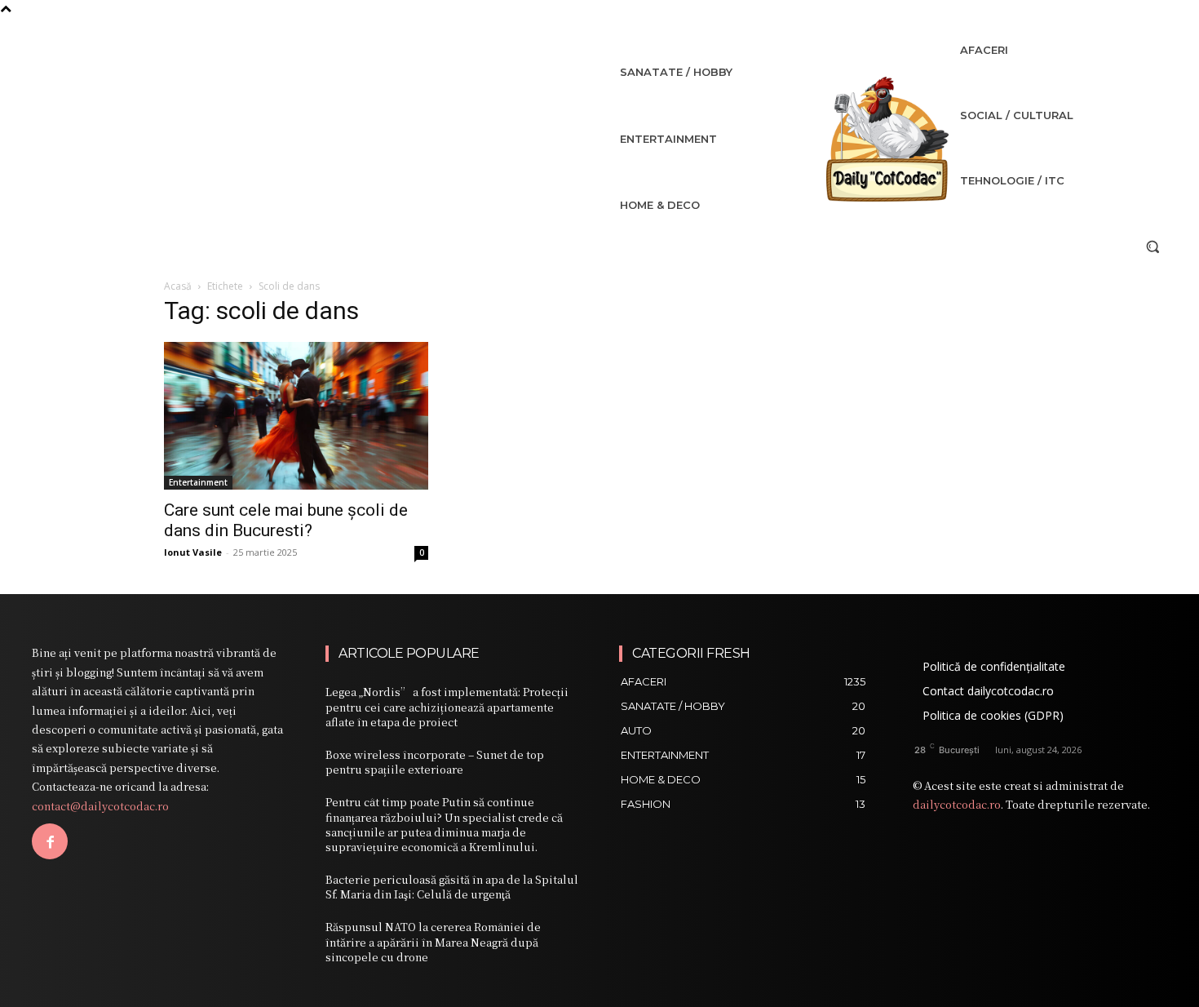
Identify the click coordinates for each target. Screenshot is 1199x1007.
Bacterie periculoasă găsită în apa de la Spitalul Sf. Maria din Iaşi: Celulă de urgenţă (451, 887)
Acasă (178, 286)
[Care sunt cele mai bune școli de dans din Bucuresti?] (296, 416)
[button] (1152, 246)
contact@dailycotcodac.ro (100, 806)
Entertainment (198, 482)
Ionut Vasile (193, 552)
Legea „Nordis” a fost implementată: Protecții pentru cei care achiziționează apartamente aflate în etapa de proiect (447, 706)
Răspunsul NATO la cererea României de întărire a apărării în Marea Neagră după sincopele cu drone (433, 941)
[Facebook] (50, 841)
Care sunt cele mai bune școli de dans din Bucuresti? (286, 520)
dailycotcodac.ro (957, 804)
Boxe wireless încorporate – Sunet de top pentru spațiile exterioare (434, 762)
